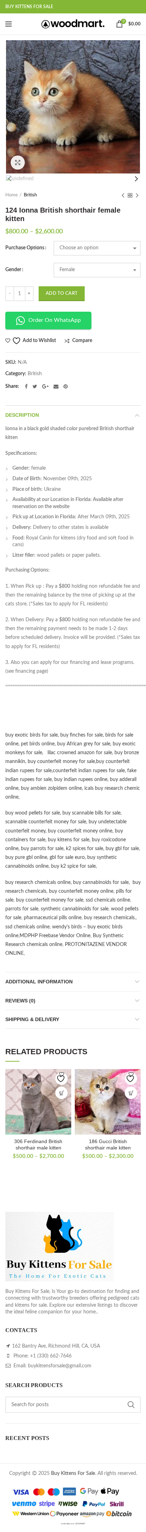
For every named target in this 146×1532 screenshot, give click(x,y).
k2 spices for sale (84, 848)
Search (131, 1405)
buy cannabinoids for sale (101, 882)
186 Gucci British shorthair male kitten (108, 1144)
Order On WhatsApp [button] (54, 320)
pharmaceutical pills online (53, 917)
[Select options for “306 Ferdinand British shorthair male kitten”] (61, 1093)
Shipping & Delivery (32, 1019)
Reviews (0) (20, 1000)
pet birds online (38, 743)
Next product (137, 195)
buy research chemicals (109, 917)
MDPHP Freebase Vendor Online (54, 935)
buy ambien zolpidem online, (52, 788)
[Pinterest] (65, 386)
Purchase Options (24, 247)
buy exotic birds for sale (31, 735)
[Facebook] (26, 386)
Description (22, 415)
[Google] (45, 386)
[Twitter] (35, 386)
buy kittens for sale (68, 839)
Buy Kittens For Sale (73, 1473)
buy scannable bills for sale (91, 813)
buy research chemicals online (38, 882)
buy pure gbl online (26, 857)
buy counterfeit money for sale (61, 761)
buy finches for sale (81, 735)
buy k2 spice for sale (73, 866)
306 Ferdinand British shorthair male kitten (38, 1144)
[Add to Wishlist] (61, 1079)
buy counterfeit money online (80, 831)
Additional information (39, 981)
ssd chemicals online (108, 900)
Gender (13, 269)
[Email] (56, 386)
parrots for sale (21, 909)
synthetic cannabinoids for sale (74, 909)
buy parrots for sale (42, 848)
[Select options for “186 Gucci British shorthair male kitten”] (131, 1093)
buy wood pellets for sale (32, 813)
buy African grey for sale (83, 743)
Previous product (123, 195)
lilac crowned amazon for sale (79, 752)
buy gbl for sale (122, 848)
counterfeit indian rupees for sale (89, 770)
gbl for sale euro (67, 857)
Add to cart (62, 293)
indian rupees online (85, 779)
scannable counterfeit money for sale (45, 821)
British (30, 195)
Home (11, 195)
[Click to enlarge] (18, 162)
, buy (58, 779)
